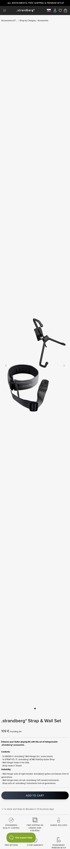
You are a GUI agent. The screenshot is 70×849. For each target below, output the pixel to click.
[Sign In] (55, 10)
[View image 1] (35, 708)
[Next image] (64, 365)
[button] (35, 365)
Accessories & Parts (9, 20)
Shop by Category (28, 20)
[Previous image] (6, 365)
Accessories (43, 20)
